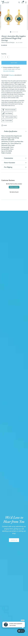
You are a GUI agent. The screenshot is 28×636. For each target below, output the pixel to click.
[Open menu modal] (25, 2)
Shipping (11, 75)
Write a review (14, 187)
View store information (8, 71)
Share (5, 125)
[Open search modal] (19, 2)
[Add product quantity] (7, 57)
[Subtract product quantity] (2, 57)
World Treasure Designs (8, 42)
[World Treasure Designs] (5, 2)
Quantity (3, 54)
